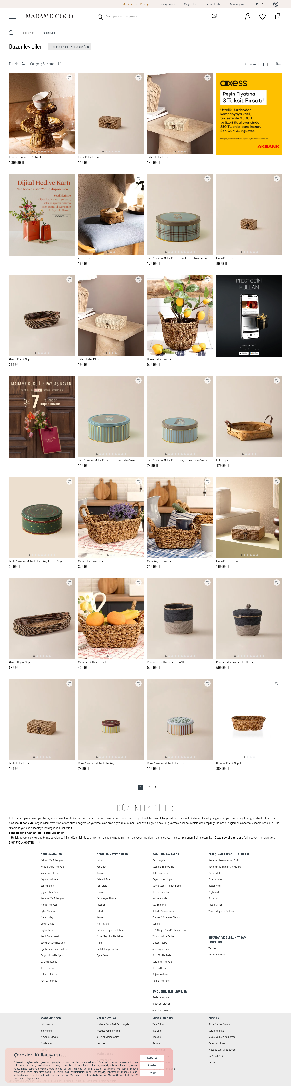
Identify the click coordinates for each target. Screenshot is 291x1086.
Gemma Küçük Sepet (228, 763)
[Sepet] (278, 16)
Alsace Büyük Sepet (20, 662)
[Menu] (12, 16)
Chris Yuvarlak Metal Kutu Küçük (97, 763)
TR (256, 4)
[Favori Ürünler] (263, 16)
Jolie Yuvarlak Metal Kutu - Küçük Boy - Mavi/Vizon (177, 460)
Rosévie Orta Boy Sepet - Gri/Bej (166, 662)
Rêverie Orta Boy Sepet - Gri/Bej (235, 662)
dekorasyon (27, 33)
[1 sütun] (263, 64)
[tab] (32, 151)
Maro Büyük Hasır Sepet (92, 662)
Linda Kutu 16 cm (227, 561)
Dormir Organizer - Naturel (25, 157)
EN (262, 4)
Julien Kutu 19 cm (89, 359)
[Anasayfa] (49, 16)
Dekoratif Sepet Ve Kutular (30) (70, 47)
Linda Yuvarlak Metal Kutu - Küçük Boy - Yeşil (35, 561)
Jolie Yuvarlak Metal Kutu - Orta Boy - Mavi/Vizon (107, 460)
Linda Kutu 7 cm (226, 258)
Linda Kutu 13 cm (19, 763)
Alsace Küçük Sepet (20, 359)
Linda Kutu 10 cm (89, 157)
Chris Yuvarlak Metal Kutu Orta (165, 763)
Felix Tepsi (222, 460)
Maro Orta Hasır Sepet (91, 561)
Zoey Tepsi (84, 258)
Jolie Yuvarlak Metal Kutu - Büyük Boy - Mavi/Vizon (177, 258)
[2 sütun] (259, 64)
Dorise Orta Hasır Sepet (161, 359)
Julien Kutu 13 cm (158, 157)
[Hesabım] (248, 16)
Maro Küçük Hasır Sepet (161, 561)
